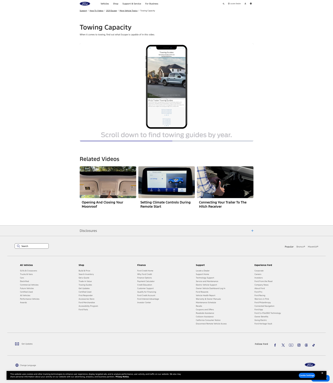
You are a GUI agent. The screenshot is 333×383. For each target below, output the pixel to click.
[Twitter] (283, 345)
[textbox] (31, 246)
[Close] (322, 375)
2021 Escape (111, 10)
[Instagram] (299, 345)
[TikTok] (313, 345)
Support (83, 10)
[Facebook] (275, 345)
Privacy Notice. (122, 376)
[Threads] (306, 345)
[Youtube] (291, 345)
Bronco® (300, 246)
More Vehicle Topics (129, 10)
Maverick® (313, 246)
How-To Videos (96, 10)
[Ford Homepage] (310, 365)
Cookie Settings (306, 375)
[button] (107, 266)
